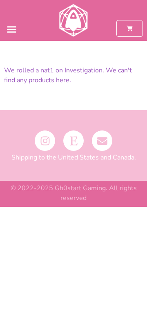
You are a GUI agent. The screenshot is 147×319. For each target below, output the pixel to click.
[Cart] (129, 28)
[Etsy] (73, 140)
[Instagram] (45, 140)
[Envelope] (102, 140)
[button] (12, 29)
